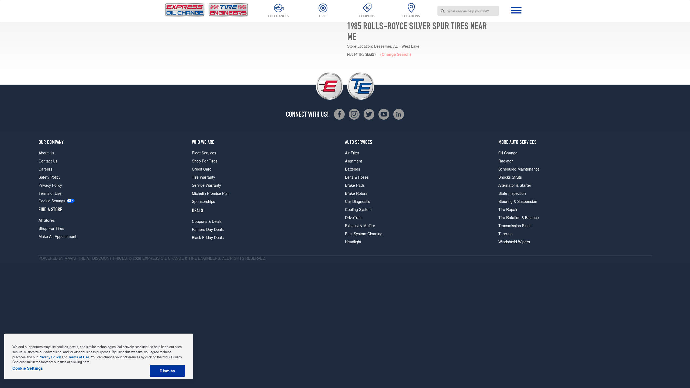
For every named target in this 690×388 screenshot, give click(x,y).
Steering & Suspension (517, 201)
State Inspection (512, 193)
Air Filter (352, 152)
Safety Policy (49, 177)
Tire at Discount (94, 258)
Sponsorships (203, 201)
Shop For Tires (51, 228)
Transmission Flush (515, 225)
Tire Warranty (203, 177)
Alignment (353, 161)
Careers (45, 169)
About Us (46, 152)
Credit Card (202, 169)
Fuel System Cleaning (363, 233)
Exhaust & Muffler (360, 225)
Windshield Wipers (514, 241)
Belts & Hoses (357, 177)
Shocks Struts (510, 177)
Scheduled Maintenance (519, 169)
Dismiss (167, 371)
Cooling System (358, 209)
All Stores (47, 220)
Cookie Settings (52, 201)
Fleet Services (204, 152)
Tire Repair (508, 209)
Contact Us (48, 161)
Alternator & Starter (514, 185)
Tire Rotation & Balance (518, 217)
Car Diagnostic (357, 201)
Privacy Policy (50, 185)
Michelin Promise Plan (211, 193)
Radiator (505, 161)
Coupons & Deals (207, 221)
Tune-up (505, 233)
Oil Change (508, 152)
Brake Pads (355, 185)
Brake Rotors (356, 193)
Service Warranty (206, 185)
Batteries (352, 169)
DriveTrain (354, 217)
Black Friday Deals (208, 237)
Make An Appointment (57, 236)
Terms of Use (50, 193)
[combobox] (468, 11)
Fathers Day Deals (208, 229)
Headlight (353, 241)
